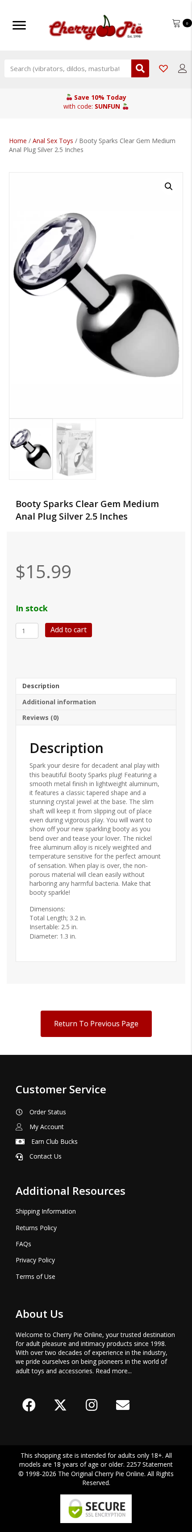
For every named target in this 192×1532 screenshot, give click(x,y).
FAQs (23, 1244)
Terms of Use (35, 1276)
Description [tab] (40, 685)
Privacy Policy (35, 1260)
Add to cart (68, 630)
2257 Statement (149, 1464)
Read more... (114, 1371)
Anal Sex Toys (53, 140)
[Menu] (19, 25)
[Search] (140, 68)
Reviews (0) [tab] (40, 717)
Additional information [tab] (59, 702)
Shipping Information (46, 1211)
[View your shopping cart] (177, 22)
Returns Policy (36, 1227)
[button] (169, 186)
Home (18, 140)
